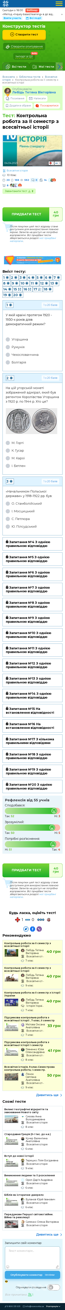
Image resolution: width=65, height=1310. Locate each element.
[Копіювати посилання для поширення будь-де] (26, 929)
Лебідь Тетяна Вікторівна (34, 92)
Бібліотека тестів (29, 76)
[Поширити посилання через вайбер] (39, 929)
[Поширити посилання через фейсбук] (32, 929)
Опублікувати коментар (32, 1274)
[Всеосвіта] (5, 4)
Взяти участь (12, 18)
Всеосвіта (8, 76)
